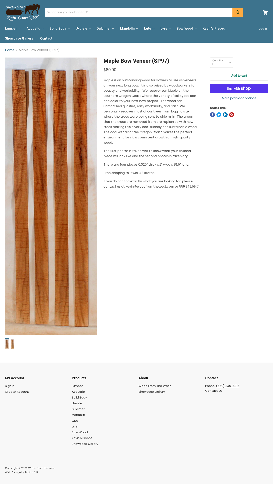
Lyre (164, 28)
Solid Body (58, 28)
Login (263, 28)
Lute (148, 28)
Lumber (11, 28)
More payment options (239, 98)
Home (9, 50)
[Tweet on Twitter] (218, 114)
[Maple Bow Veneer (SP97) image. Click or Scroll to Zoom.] (51, 196)
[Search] (237, 12)
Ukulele (82, 28)
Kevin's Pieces (214, 28)
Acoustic (34, 28)
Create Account (17, 392)
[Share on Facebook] (212, 114)
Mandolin (128, 28)
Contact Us (213, 391)
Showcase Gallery (19, 38)
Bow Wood (185, 28)
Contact (46, 38)
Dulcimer (104, 28)
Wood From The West (154, 386)
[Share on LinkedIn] (225, 114)
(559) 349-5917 (227, 386)
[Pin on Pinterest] (231, 114)
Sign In (9, 386)
